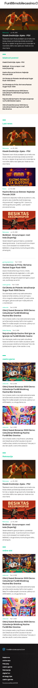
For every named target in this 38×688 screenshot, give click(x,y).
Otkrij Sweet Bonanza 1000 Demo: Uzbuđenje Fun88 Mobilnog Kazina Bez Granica (19, 93)
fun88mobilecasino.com (15, 649)
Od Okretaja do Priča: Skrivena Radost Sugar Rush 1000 (19, 86)
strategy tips (7, 676)
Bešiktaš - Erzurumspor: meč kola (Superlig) (19, 67)
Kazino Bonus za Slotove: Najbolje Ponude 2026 (19, 73)
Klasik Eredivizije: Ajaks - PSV (19, 30)
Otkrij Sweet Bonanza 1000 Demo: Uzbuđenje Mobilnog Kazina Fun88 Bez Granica (19, 107)
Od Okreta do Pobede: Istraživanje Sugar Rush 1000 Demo (19, 80)
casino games (6, 284)
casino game (7, 667)
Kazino (4, 188)
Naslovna (6, 657)
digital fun (6, 673)
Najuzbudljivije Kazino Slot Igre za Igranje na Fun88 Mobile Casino (19, 100)
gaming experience (8, 262)
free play (6, 664)
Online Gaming (7, 330)
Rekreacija (6, 32)
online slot (5, 307)
